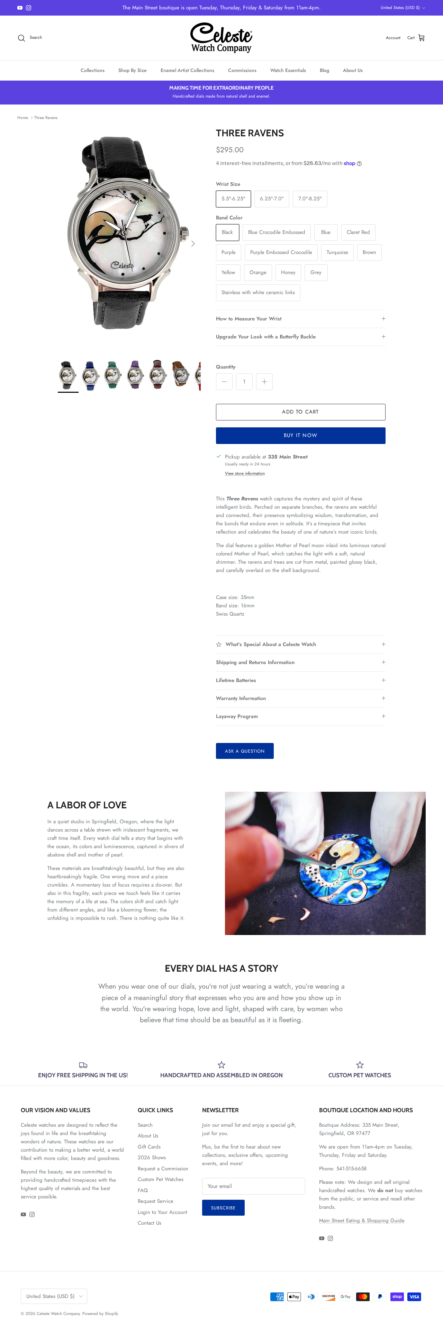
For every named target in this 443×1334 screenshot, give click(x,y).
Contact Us (149, 1223)
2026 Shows (152, 1157)
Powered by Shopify (100, 1313)
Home (22, 118)
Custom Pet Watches (160, 1179)
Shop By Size (132, 70)
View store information (245, 473)
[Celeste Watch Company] (221, 37)
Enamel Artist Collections (187, 70)
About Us (353, 70)
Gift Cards (149, 1147)
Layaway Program (237, 716)
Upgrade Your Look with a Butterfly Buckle (266, 337)
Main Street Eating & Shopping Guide (362, 1220)
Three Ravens (45, 118)
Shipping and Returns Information (255, 662)
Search (145, 1125)
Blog (324, 70)
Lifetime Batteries (236, 680)
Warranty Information (241, 698)
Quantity (225, 367)
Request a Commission (163, 1168)
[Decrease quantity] (224, 381)
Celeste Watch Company (58, 1313)
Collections (93, 70)
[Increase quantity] (264, 381)
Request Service (155, 1201)
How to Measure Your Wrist (248, 319)
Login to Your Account (162, 1212)
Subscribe (223, 1208)
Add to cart (300, 412)
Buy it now (300, 435)
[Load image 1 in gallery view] (129, 240)
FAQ (143, 1190)
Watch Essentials (288, 70)
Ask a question (245, 751)
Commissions (242, 70)
